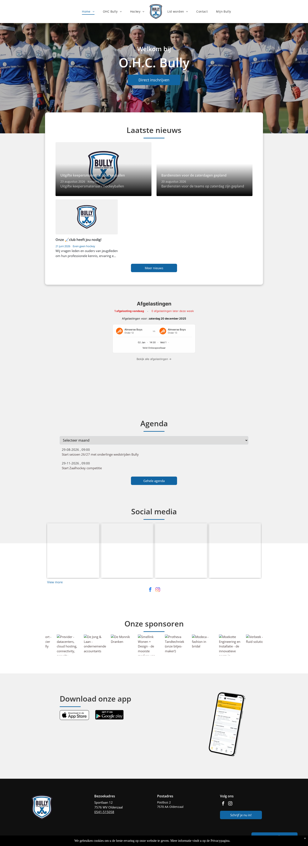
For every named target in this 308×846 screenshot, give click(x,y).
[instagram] (157, 549)
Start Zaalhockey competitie (82, 427)
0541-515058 (104, 771)
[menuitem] (88, 11)
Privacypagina (220, 840)
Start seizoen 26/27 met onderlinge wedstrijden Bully (100, 413)
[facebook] (150, 549)
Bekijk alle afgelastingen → (154, 359)
